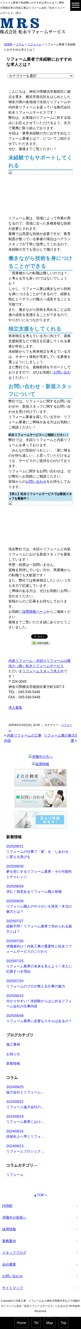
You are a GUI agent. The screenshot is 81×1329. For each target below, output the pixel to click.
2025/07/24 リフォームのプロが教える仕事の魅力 (35, 983)
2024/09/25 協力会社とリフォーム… (25, 1089)
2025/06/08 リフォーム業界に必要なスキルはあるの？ (39, 1018)
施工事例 (13, 1044)
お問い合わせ (36, 481)
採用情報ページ (34, 611)
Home (21, 1323)
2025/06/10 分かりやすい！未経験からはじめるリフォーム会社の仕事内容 (39, 1001)
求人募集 (15, 707)
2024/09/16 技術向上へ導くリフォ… (25, 1133)
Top (63, 1323)
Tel (36, 1323)
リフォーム (34, 44)
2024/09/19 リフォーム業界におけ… (25, 1119)
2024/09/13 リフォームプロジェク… (25, 1148)
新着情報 (13, 1063)
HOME (8, 44)
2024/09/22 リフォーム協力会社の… (25, 1104)
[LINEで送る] (40, 643)
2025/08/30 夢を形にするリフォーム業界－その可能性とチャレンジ (39, 872)
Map (49, 1323)
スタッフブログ (14, 1253)
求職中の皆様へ (14, 1217)
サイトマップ (12, 1288)
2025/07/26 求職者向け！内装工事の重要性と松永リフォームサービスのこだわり (39, 946)
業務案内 (9, 1241)
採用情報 (9, 1229)
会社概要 (9, 1264)
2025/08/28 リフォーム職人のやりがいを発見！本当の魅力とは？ (39, 906)
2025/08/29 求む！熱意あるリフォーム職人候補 (34, 888)
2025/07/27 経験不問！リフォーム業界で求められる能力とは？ (39, 926)
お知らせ (13, 1054)
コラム (20, 44)
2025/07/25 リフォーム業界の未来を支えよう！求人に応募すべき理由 (39, 966)
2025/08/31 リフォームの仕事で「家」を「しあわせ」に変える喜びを (39, 852)
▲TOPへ (40, 1195)
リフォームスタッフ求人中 (43, 671)
